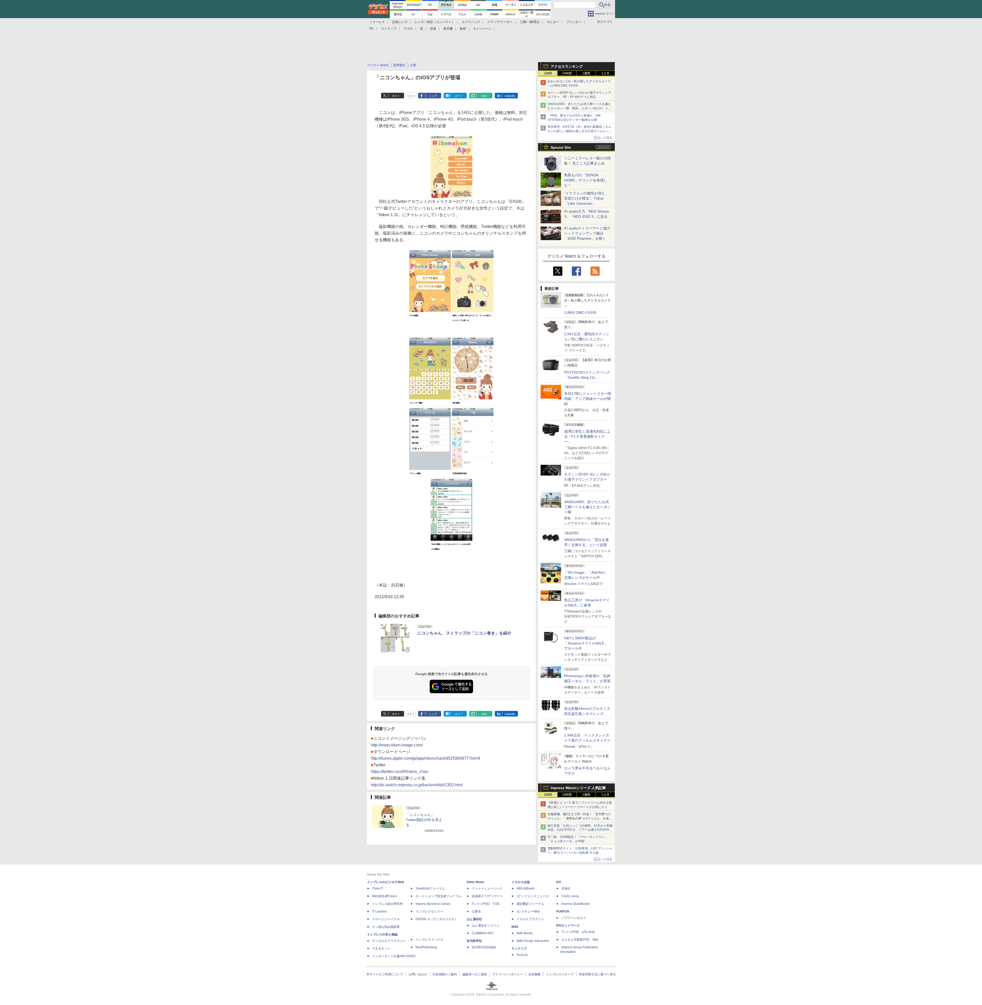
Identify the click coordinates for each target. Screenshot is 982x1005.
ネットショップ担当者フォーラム (439, 896)
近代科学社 (474, 941)
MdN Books (525, 933)
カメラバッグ (471, 22)
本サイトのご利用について (384, 974)
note (484, 95)
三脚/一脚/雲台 (530, 22)
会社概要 (534, 974)
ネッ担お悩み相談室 (386, 927)
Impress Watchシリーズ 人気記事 (578, 788)
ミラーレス (377, 22)
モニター (553, 22)
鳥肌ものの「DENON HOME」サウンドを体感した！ (585, 180)
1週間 (586, 73)
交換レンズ (399, 22)
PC (372, 28)
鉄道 (433, 28)
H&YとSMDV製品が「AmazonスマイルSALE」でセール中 (586, 643)
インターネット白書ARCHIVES (394, 956)
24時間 (567, 73)
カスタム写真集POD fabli (579, 939)
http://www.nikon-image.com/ (397, 745)
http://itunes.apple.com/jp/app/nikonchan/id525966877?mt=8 (425, 758)
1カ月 (605, 73)
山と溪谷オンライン (485, 925)
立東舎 (476, 911)
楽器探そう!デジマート (487, 896)
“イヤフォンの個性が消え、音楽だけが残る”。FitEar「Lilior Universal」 (586, 198)
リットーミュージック (487, 888)
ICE (558, 882)
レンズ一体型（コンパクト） (434, 22)
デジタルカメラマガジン (389, 941)
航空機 (448, 28)
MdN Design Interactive (533, 941)
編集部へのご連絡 (474, 974)
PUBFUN (562, 911)
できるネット (381, 948)
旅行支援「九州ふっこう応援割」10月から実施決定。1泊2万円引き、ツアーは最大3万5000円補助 (580, 830)
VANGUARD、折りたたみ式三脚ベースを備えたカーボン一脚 (587, 507)
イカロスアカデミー (530, 919)
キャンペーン (482, 28)
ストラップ (388, 28)
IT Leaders (379, 911)
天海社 (566, 888)
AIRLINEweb (525, 888)
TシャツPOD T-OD (486, 904)
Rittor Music (475, 882)
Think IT (377, 888)
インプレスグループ (560, 974)
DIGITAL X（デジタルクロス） (436, 919)
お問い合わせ (418, 974)
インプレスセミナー (429, 911)
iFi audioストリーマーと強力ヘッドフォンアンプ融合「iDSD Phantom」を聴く (587, 233)
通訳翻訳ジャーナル (530, 904)
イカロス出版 (520, 882)
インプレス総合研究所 (387, 904)
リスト (411, 95)
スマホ (408, 28)
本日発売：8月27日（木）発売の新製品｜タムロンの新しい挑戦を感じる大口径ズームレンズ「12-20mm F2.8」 (580, 131)
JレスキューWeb (528, 911)
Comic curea (570, 896)
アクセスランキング (567, 66)
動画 (463, 28)
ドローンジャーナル (386, 919)
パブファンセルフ (573, 918)
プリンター (574, 22)
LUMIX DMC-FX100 (580, 312)
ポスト (396, 95)
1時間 (548, 73)
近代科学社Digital (484, 947)
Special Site (561, 147)
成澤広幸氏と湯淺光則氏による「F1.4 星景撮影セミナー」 (587, 436)
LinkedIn (510, 95)
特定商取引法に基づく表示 (597, 974)
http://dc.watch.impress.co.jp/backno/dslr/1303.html (417, 785)
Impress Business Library (433, 904)
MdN (514, 927)
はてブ (458, 95)
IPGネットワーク (568, 925)
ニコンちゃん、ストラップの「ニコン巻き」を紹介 (464, 633)
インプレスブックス (429, 939)
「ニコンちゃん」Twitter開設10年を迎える (424, 820)
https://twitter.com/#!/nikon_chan (399, 771)
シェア (433, 95)
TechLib (522, 955)
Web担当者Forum (384, 896)
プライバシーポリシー (507, 974)
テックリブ (519, 948)
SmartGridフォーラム (430, 888)
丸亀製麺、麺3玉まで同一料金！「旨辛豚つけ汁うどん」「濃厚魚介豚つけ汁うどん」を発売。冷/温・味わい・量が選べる (579, 818)
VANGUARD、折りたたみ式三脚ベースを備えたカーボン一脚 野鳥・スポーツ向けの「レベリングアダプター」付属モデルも (580, 108)
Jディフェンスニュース (533, 896)
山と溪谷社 (474, 919)
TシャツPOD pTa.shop (578, 932)
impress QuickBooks (575, 904)
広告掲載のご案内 (444, 974)
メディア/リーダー (499, 22)
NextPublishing (426, 947)
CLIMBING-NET (483, 933)
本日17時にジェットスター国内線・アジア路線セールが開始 (587, 398)
